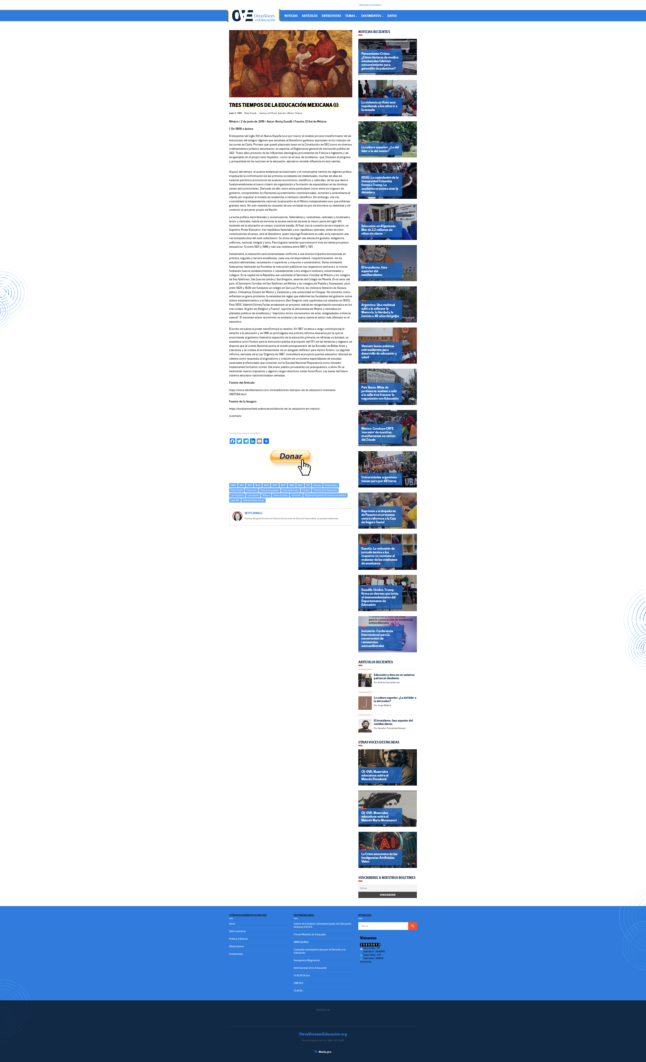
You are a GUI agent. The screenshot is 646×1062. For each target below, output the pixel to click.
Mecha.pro (325, 1052)
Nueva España (281, 495)
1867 (300, 485)
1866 (291, 485)
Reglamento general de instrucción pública (325, 495)
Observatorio (236, 946)
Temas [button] (350, 16)
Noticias (291, 16)
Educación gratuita (270, 490)
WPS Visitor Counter (381, 962)
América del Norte (268, 113)
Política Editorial (238, 938)
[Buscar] (412, 926)
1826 (266, 485)
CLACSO (298, 990)
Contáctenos (236, 953)
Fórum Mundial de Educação (310, 934)
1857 (283, 485)
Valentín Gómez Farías (253, 500)
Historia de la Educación (325, 490)
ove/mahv (296, 495)
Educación (251, 490)
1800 (233, 485)
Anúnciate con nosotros (370, 5)
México (290, 113)
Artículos (310, 16)
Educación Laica (291, 490)
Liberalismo (253, 495)
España (306, 490)
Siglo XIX (235, 500)
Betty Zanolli (250, 113)
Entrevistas (331, 16)
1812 (242, 485)
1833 (275, 485)
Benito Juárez (331, 485)
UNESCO (298, 983)
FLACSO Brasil (302, 975)
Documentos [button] (371, 16)
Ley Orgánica (237, 495)
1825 (258, 485)
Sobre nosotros (237, 931)
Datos (392, 16)
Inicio (232, 923)
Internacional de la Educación (310, 967)
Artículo (317, 485)
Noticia (298, 113)
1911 (308, 485)
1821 (250, 485)
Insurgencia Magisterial (307, 960)
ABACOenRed (301, 942)
